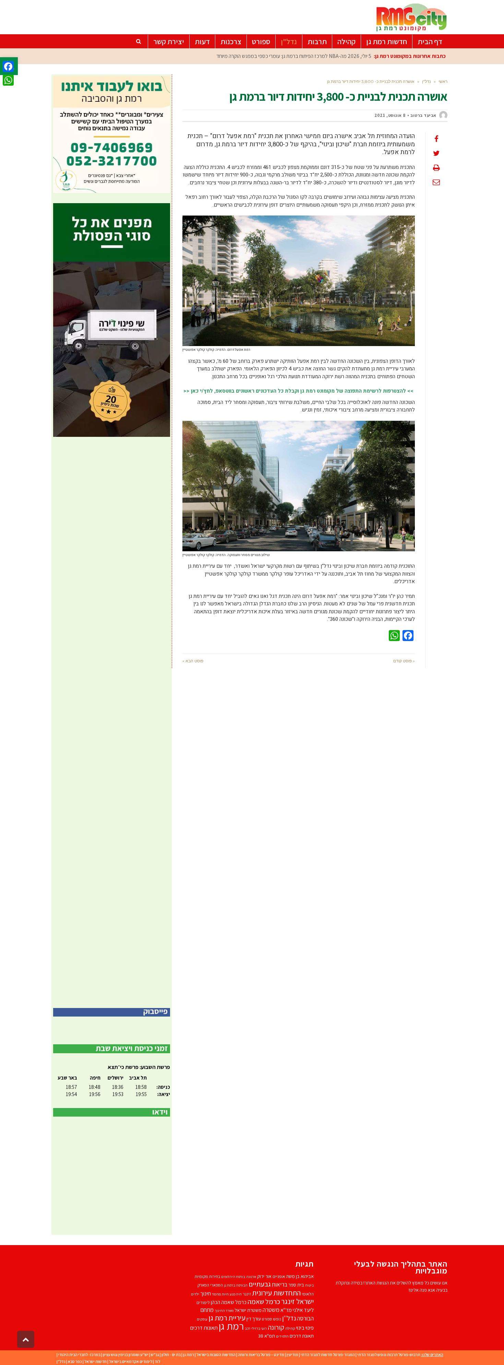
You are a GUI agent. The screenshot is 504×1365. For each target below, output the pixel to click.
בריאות (279, 1284)
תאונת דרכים (302, 1335)
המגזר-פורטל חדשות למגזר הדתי (328, 1354)
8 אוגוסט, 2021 (390, 115)
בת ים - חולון (171, 1354)
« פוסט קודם (404, 660)
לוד (157, 1361)
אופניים (279, 1276)
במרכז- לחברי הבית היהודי (79, 1354)
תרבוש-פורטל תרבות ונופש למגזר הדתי (388, 1354)
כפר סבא (75, 1361)
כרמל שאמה (264, 1301)
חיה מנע (236, 1294)
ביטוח (309, 1285)
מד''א (286, 1310)
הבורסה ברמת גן (236, 1285)
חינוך (205, 1293)
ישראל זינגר (297, 1301)
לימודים (203, 1302)
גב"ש (155, 1354)
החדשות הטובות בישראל (216, 1354)
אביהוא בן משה (300, 1276)
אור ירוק (264, 1276)
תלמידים (282, 1336)
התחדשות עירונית (276, 1293)
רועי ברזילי (259, 1328)
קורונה (276, 1327)
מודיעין (292, 1354)
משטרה (271, 1310)
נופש (277, 1319)
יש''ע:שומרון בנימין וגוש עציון (125, 1354)
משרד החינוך (224, 1310)
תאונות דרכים (204, 1327)
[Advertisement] (111, 722)
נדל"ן (61, 1361)
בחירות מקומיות (207, 1276)
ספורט (267, 1319)
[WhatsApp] (8, 80)
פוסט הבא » (192, 660)
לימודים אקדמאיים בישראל (130, 1361)
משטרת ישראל (248, 1310)
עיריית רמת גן (226, 1318)
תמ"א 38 (266, 1335)
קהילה (290, 1328)
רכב (247, 1328)
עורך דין (254, 1318)
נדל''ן (289, 1318)
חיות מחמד (220, 1293)
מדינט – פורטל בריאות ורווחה (261, 1354)
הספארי (216, 1285)
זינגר (247, 1294)
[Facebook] (8, 66)
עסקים (202, 1318)
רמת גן (231, 1325)
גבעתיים (260, 1284)
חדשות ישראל (95, 1361)
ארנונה (251, 1276)
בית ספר (296, 1284)
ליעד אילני (303, 1310)
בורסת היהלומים (233, 1276)
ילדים (195, 1293)
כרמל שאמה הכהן (229, 1302)
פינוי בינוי (305, 1327)
